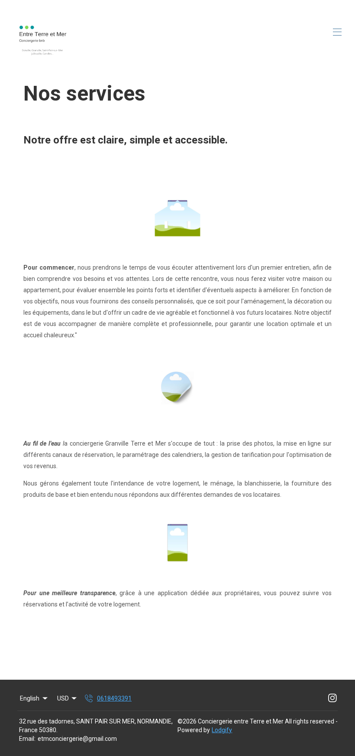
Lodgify (222, 730)
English (29, 698)
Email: (27, 738)
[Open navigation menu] (337, 32)
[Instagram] (332, 698)
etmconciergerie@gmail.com (77, 738)
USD (63, 698)
